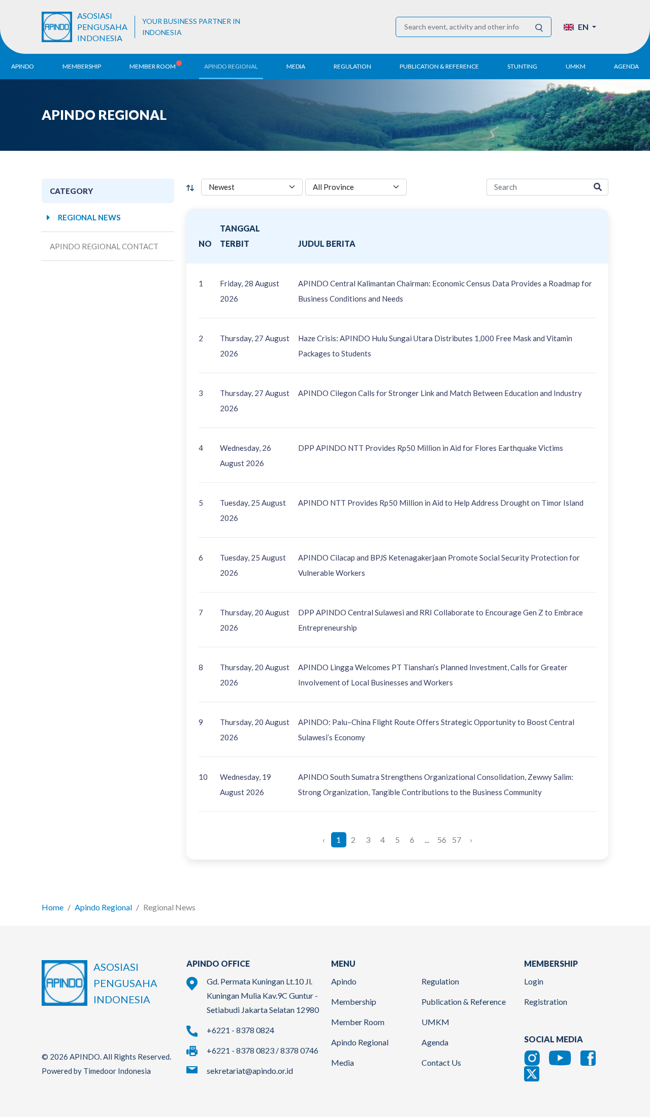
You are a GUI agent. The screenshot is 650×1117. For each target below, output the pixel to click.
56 (441, 839)
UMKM (435, 1022)
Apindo (343, 981)
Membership (353, 1001)
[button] (580, 27)
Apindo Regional (103, 907)
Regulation (440, 981)
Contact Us (441, 1062)
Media (342, 1062)
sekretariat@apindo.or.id (250, 1070)
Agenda (626, 66)
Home (52, 907)
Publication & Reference (463, 1001)
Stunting (522, 66)
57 (456, 839)
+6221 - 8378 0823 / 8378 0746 (262, 1050)
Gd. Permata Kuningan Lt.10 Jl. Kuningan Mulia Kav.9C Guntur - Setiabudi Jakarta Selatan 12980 (263, 995)
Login (533, 981)
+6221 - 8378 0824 (240, 1030)
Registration (545, 1001)
